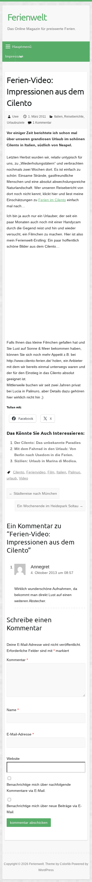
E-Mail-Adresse (20, 734)
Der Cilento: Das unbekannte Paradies (47, 443)
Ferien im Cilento (52, 200)
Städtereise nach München (33, 493)
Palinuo (74, 472)
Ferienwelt (27, 17)
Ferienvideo (35, 472)
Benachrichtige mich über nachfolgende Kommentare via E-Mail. (39, 787)
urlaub (12, 478)
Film (51, 472)
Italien (58, 116)
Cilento (18, 472)
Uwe (15, 116)
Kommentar (17, 660)
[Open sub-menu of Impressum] (20, 56)
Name (13, 710)
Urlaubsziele (16, 122)
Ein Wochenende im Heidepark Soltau (50, 506)
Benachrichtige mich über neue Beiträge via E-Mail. (44, 809)
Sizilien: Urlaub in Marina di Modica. (45, 461)
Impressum (14, 56)
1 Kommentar (42, 122)
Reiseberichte (74, 116)
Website (13, 759)
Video (23, 478)
